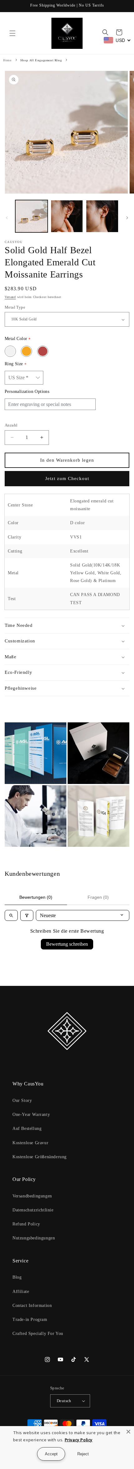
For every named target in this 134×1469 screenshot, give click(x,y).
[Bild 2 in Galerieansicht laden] (67, 216)
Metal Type (15, 307)
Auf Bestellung (26, 1128)
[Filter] (26, 915)
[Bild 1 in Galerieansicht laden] (31, 216)
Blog (17, 1277)
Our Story (22, 1100)
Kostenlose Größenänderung (39, 1156)
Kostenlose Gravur (30, 1142)
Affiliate (20, 1291)
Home (7, 60)
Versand (10, 297)
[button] (12, 33)
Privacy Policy (79, 1440)
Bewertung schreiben (67, 944)
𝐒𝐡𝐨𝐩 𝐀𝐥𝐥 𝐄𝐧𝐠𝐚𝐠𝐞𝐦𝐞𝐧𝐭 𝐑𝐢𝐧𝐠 (41, 60)
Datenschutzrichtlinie (33, 1210)
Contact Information (32, 1305)
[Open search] (11, 915)
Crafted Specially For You (37, 1333)
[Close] (128, 1432)
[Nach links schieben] (7, 218)
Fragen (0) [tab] (98, 897)
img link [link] (13, 726)
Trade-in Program (29, 1319)
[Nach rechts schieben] (127, 218)
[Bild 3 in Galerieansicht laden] (102, 216)
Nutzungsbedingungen (33, 1238)
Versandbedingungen (32, 1196)
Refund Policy (26, 1224)
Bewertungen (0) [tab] (35, 897)
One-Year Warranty (31, 1114)
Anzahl (11, 425)
